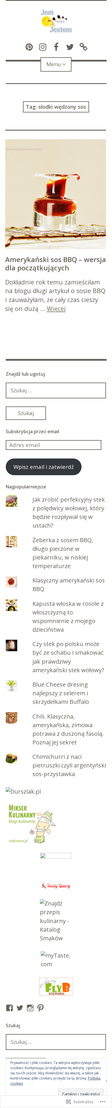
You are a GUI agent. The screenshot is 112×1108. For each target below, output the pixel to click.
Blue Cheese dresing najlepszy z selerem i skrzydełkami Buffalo (60, 693)
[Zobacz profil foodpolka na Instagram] (30, 1008)
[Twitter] (69, 46)
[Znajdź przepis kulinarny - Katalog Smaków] (56, 921)
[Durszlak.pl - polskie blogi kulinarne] (23, 791)
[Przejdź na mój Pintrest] (29, 46)
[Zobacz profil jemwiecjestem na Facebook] (9, 1008)
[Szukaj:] (56, 390)
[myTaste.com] (56, 959)
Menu (53, 64)
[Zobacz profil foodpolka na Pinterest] (40, 1008)
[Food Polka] (83, 46)
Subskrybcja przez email (32, 431)
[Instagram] (42, 46)
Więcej (56, 308)
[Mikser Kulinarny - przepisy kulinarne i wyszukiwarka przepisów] (31, 843)
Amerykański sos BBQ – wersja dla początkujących (55, 263)
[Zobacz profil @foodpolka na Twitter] (20, 1008)
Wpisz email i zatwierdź (43, 467)
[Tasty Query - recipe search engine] (56, 886)
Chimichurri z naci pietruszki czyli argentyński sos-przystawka (69, 765)
